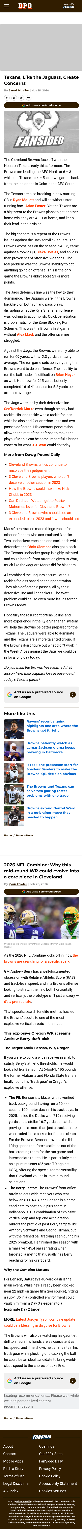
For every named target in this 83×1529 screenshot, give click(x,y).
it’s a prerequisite (17, 1001)
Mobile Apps (13, 1461)
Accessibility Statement (58, 1483)
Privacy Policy (50, 1469)
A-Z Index (11, 1491)
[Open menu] (6, 6)
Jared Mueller (19, 90)
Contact (9, 1454)
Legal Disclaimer (16, 1483)
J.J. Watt (39, 445)
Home (8, 835)
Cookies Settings (52, 1491)
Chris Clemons (39, 547)
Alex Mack (25, 334)
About (8, 1446)
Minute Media (23, 1501)
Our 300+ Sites (50, 1454)
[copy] (28, 98)
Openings (46, 1446)
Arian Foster (35, 206)
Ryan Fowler (18, 884)
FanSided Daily (51, 1461)
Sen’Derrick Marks (19, 409)
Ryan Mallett (23, 200)
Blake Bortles (47, 252)
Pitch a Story (13, 1469)
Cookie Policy (49, 1476)
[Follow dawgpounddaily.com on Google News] (73, 695)
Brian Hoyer (65, 375)
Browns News (24, 835)
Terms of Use (14, 1476)
